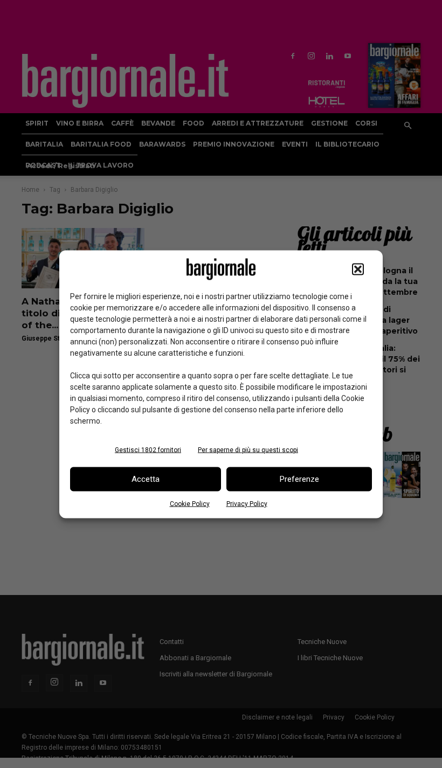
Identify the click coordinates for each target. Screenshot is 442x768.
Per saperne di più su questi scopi (248, 449)
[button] (358, 269)
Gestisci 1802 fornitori (148, 449)
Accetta (146, 479)
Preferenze (299, 479)
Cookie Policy (190, 503)
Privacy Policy (246, 503)
